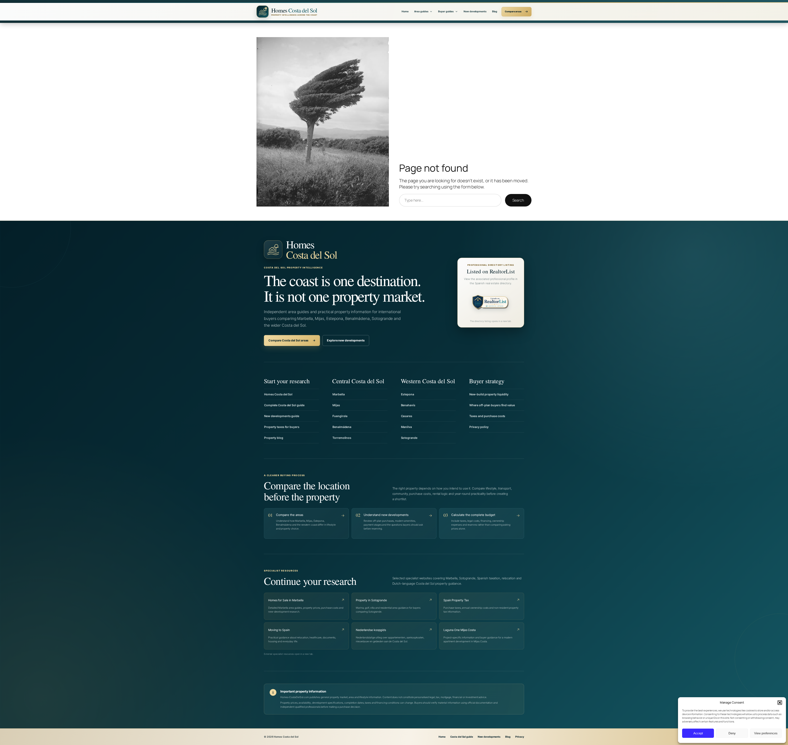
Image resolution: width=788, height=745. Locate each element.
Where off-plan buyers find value (492, 405)
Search (518, 200)
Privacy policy (479, 427)
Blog (494, 11)
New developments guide (281, 416)
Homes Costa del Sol (278, 394)
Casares (406, 416)
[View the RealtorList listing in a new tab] (491, 303)
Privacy (519, 736)
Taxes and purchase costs (487, 416)
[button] (780, 703)
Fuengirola (339, 416)
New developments (475, 11)
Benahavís (408, 405)
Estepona (407, 394)
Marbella (338, 394)
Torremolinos (341, 437)
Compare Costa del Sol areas (291, 340)
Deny (732, 733)
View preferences (766, 733)
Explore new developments (346, 340)
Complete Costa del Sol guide (284, 405)
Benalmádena (341, 427)
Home (405, 11)
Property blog (273, 437)
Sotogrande (409, 437)
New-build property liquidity (489, 394)
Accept (698, 733)
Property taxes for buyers (281, 427)
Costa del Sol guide (461, 736)
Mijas (336, 405)
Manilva (406, 427)
